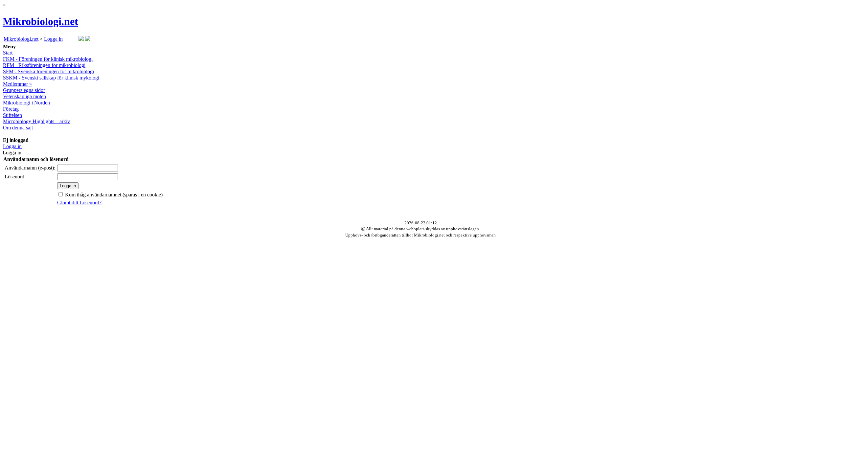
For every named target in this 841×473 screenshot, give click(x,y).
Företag (11, 109)
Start (7, 53)
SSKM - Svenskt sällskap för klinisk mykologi (51, 77)
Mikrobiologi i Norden (26, 102)
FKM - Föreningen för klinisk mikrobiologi (48, 59)
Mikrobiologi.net (40, 21)
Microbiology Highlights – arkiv (36, 121)
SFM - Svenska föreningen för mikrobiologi (48, 71)
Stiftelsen (12, 115)
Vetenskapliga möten (24, 96)
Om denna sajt (18, 127)
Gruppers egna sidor (24, 90)
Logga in (53, 39)
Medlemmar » (17, 84)
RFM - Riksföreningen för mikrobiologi (44, 65)
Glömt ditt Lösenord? (79, 202)
